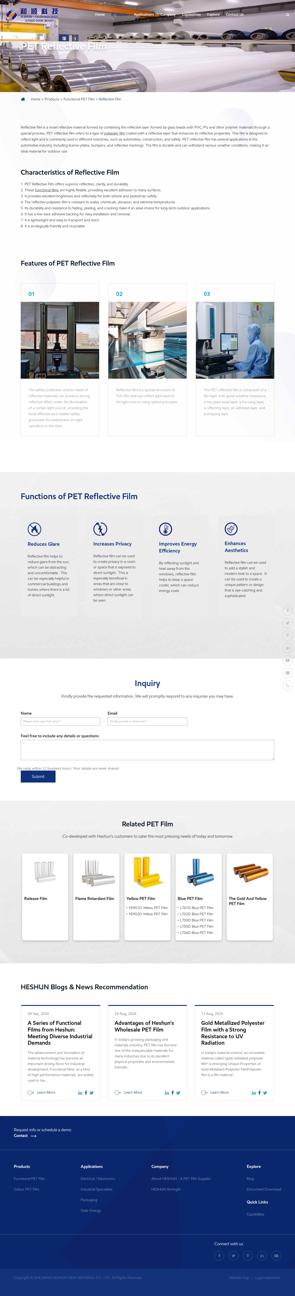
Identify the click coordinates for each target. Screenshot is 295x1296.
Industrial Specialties (96, 1189)
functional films (47, 190)
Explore (213, 14)
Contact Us (235, 14)
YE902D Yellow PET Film (148, 914)
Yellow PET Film (141, 898)
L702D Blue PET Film (196, 914)
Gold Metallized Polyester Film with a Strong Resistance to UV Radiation (233, 1033)
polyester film (114, 133)
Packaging (89, 1200)
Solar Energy (91, 1210)
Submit (38, 776)
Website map (239, 1277)
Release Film (35, 898)
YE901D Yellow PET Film (148, 908)
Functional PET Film (79, 99)
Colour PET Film (26, 1189)
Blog (250, 1178)
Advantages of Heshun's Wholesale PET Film (144, 1026)
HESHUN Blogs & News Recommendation (84, 987)
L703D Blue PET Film (196, 920)
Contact (21, 1135)
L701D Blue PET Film (196, 908)
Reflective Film (110, 99)
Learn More (45, 1092)
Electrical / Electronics (98, 1178)
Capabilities (191, 14)
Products (119, 14)
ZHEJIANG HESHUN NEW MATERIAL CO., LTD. (72, 1277)
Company (168, 14)
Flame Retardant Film (94, 898)
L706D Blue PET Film (196, 932)
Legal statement (267, 1277)
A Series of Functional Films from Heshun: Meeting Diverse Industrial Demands (60, 1033)
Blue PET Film (190, 898)
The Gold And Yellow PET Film (248, 901)
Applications (144, 14)
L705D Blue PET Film (196, 926)
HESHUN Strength (166, 1189)
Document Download (264, 1189)
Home (100, 14)
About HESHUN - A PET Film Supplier (181, 1178)
